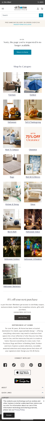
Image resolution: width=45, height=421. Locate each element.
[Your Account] (38, 8)
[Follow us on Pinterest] (31, 365)
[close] (43, 401)
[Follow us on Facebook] (5, 365)
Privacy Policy (20, 410)
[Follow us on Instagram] (22, 365)
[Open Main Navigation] (2, 8)
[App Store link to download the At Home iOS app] (22, 372)
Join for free (22, 317)
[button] (21, 8)
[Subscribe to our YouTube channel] (40, 365)
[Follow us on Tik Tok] (14, 365)
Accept (9, 415)
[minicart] (42, 9)
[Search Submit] (41, 15)
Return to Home (22, 52)
